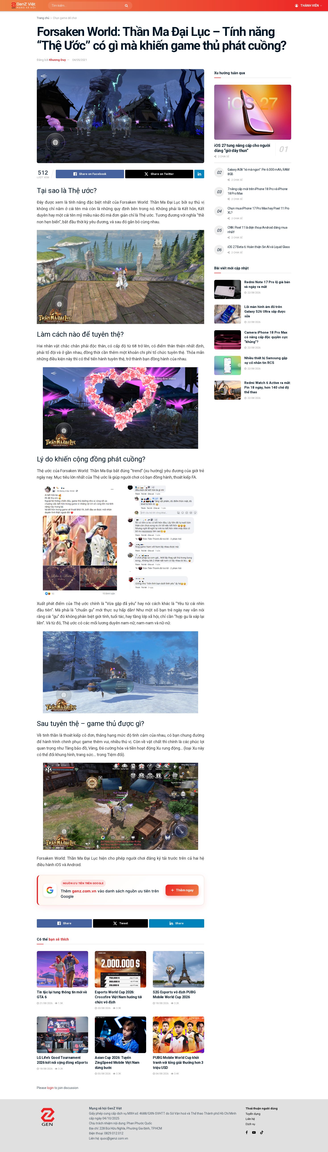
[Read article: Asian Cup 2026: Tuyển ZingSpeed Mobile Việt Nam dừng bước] (120, 1035)
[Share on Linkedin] (199, 174)
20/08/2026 (103, 1008)
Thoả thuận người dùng (262, 1108)
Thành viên (309, 5)
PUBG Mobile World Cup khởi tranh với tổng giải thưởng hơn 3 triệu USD (178, 1063)
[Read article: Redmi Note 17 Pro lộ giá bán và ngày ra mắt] (227, 289)
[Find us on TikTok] (261, 1132)
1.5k (60, 1003)
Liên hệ (250, 1119)
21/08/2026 (45, 1003)
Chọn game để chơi (65, 18)
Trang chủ (43, 18)
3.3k (118, 1008)
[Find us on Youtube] (254, 1132)
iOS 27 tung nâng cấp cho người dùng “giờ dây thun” (242, 148)
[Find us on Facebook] (247, 1132)
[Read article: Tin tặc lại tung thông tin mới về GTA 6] (62, 969)
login (50, 1088)
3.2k (176, 1003)
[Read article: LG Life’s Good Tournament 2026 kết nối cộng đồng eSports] (62, 1035)
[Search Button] (127, 6)
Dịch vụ (250, 1124)
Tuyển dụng (253, 1113)
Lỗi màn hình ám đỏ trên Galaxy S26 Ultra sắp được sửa (265, 311)
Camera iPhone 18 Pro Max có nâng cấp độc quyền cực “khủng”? (266, 337)
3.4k (176, 1073)
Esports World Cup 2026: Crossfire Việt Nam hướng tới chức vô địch (118, 997)
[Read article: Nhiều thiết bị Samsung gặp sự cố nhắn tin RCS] (227, 365)
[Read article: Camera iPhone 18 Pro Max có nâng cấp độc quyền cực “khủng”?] (227, 339)
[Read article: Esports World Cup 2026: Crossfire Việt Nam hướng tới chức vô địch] (120, 969)
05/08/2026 (103, 1073)
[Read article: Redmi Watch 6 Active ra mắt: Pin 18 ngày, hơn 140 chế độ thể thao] (227, 390)
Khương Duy (57, 59)
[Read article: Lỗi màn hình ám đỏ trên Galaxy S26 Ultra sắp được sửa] (227, 314)
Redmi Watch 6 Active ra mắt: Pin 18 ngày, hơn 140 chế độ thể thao (267, 387)
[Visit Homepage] (21, 5)
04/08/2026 (161, 1073)
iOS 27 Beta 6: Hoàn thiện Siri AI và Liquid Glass (259, 247)
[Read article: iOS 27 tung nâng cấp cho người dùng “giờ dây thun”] (252, 112)
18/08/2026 (161, 1003)
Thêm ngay (185, 890)
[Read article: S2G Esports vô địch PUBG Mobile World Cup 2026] (178, 969)
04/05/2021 (79, 59)
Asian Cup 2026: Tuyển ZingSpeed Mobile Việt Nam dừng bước (117, 1063)
